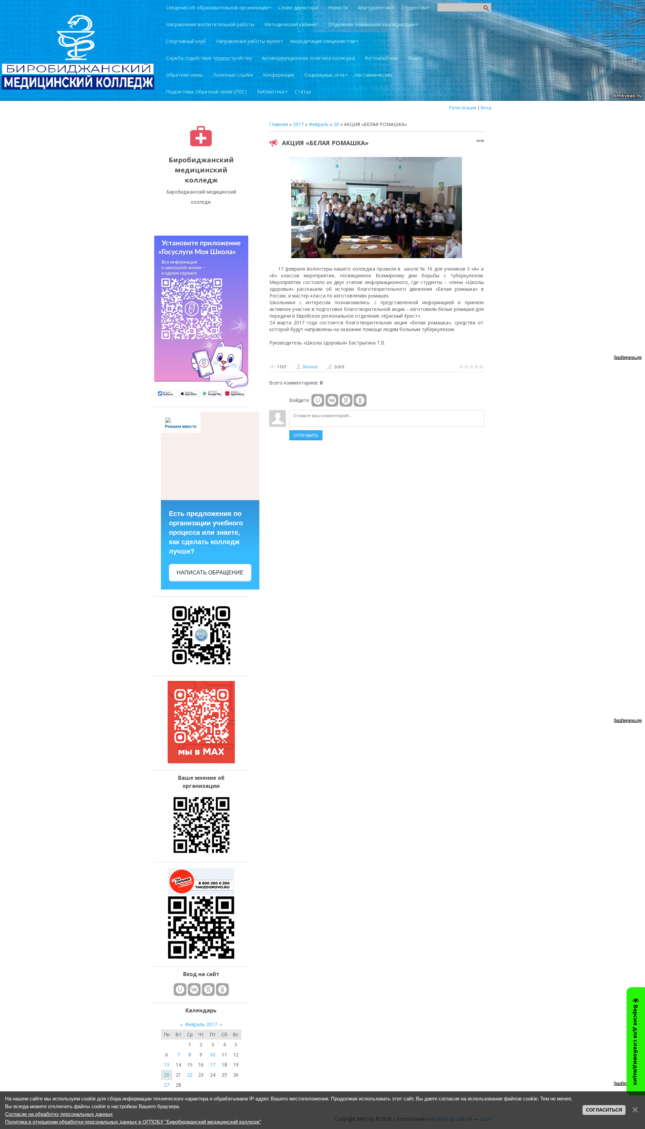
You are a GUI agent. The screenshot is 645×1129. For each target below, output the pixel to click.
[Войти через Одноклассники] (360, 400)
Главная (278, 124)
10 (212, 1054)
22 (189, 1075)
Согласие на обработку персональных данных (59, 1114)
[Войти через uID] (317, 400)
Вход (486, 108)
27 (166, 1085)
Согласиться (604, 1110)
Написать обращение (210, 572)
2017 (298, 124)
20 (336, 124)
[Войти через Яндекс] (346, 400)
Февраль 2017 (201, 1024)
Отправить (305, 435)
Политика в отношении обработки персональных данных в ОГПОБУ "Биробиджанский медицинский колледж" (133, 1122)
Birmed (310, 367)
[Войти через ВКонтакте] (332, 400)
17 (212, 1064)
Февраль (319, 124)
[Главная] (201, 145)
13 (166, 1064)
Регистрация (462, 108)
